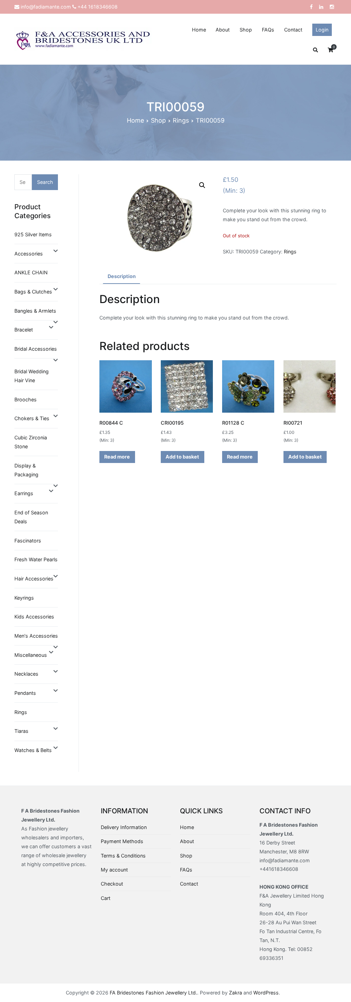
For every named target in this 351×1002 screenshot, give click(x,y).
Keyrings (24, 598)
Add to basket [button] (182, 457)
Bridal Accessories (35, 349)
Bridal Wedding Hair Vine (31, 375)
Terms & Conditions (123, 856)
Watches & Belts (33, 750)
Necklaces (26, 674)
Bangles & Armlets (35, 311)
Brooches (25, 399)
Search (45, 182)
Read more (117, 457)
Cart (105, 898)
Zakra (235, 992)
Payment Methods (122, 841)
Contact (293, 30)
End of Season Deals (31, 517)
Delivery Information (124, 827)
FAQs (268, 30)
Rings (181, 120)
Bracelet (23, 330)
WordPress (266, 992)
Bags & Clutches (33, 292)
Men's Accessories (36, 636)
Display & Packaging (26, 470)
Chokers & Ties (31, 418)
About (223, 30)
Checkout (112, 884)
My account (114, 870)
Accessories (28, 253)
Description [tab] (122, 276)
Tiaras (21, 731)
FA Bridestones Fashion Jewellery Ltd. (153, 992)
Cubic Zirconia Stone (30, 442)
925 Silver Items (33, 234)
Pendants (25, 693)
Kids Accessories (34, 616)
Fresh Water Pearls (36, 559)
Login (322, 30)
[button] (202, 185)
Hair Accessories (33, 578)
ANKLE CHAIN (31, 272)
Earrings (23, 493)
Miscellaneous (30, 655)
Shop (246, 30)
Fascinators (27, 540)
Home (199, 30)
